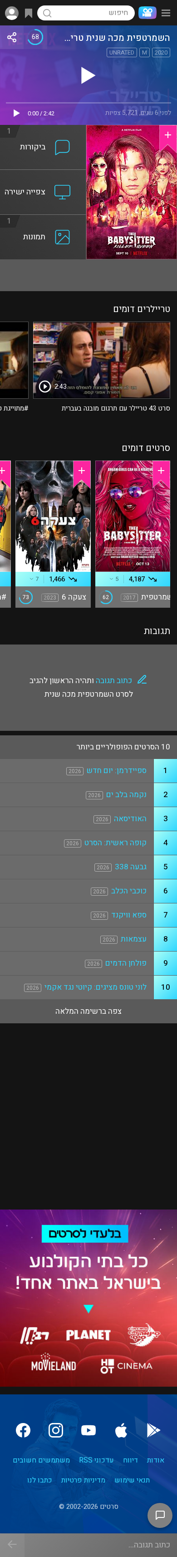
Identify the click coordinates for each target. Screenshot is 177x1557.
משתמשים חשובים (41, 1460)
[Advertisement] (88, 275)
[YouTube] (88, 1430)
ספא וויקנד (129, 915)
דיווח (130, 1460)
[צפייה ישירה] (43, 175)
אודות (155, 1460)
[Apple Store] (121, 1430)
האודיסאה (130, 818)
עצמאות (134, 939)
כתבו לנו (39, 1480)
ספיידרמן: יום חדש (117, 770)
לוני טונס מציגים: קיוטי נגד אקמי (95, 987)
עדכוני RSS (96, 1460)
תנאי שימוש (132, 1480)
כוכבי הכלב (129, 891)
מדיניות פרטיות (83, 1480)
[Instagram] (56, 1430)
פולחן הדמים (126, 963)
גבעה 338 (131, 867)
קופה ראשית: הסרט (115, 842)
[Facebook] (23, 1430)
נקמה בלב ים (126, 794)
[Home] (146, 12)
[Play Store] (154, 1430)
